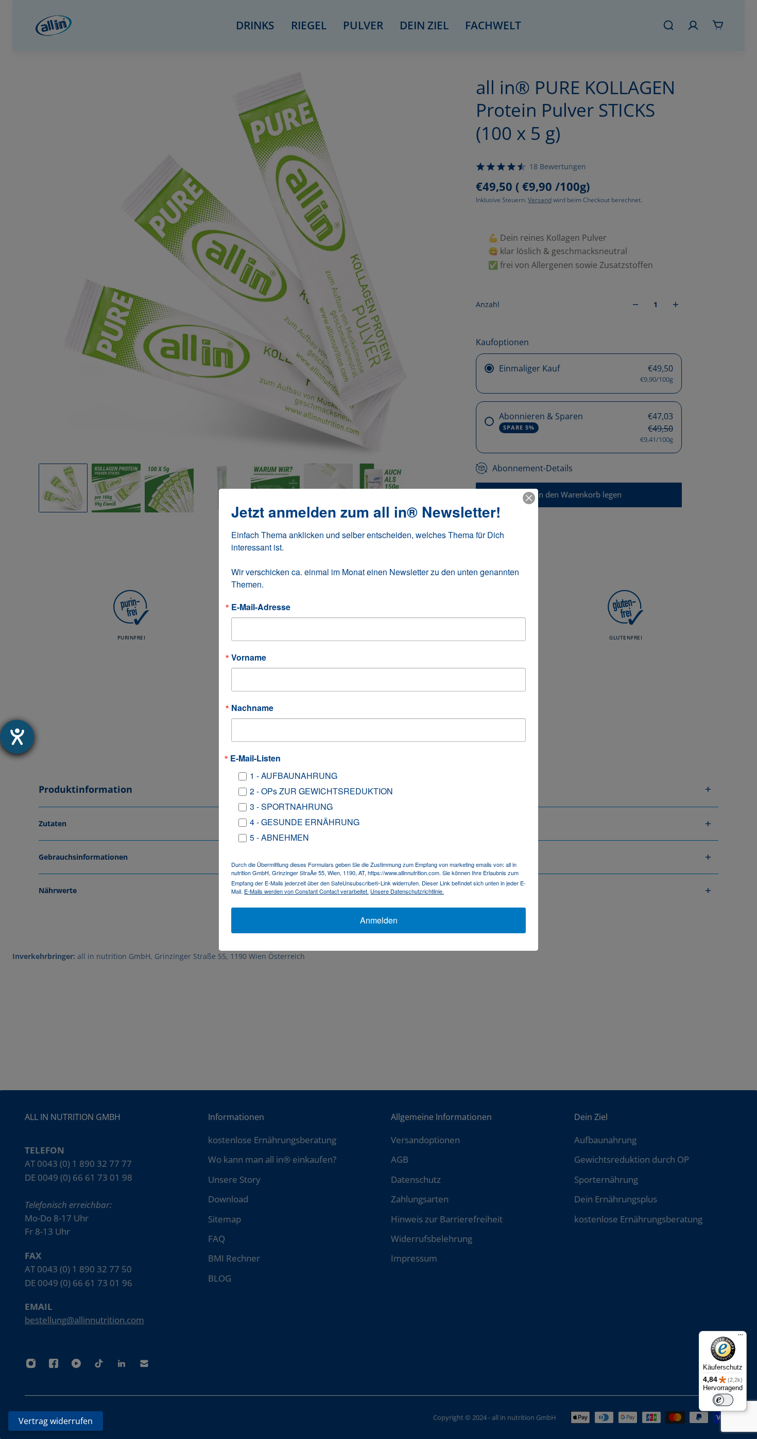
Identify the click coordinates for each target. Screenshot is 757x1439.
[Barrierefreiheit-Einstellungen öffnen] (17, 737)
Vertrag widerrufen (56, 1421)
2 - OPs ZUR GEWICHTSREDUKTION (321, 791)
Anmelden (379, 920)
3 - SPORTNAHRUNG (291, 806)
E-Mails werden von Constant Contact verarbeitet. (306, 891)
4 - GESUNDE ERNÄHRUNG (304, 822)
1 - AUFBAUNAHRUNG (293, 775)
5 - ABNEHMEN (279, 837)
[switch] (723, 1400)
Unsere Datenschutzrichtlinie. (407, 891)
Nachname (252, 708)
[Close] (529, 498)
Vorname (248, 657)
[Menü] (740, 1337)
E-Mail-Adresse (260, 607)
